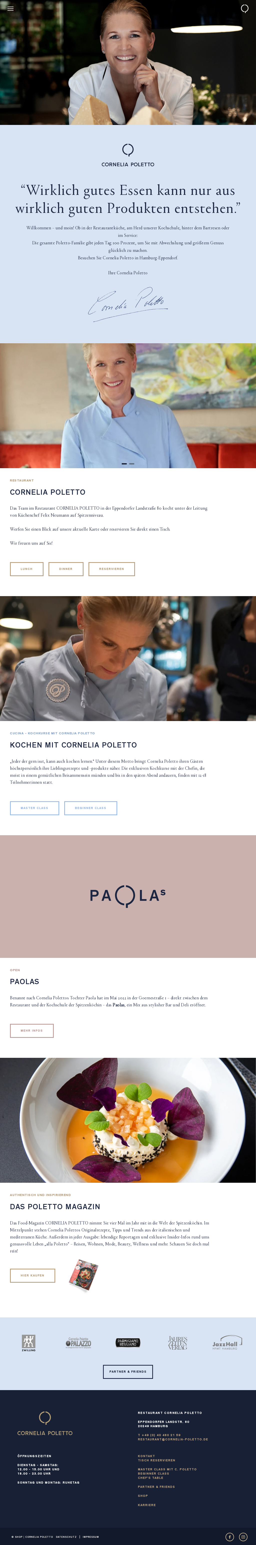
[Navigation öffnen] (11, 8)
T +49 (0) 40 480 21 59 (159, 1435)
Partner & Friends (156, 1487)
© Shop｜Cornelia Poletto (32, 1537)
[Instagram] (243, 1537)
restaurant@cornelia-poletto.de (173, 1439)
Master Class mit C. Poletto (167, 1469)
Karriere (147, 1505)
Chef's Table (151, 1478)
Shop (143, 1496)
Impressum (91, 1537)
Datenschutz (66, 1537)
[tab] (124, 463)
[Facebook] (230, 1537)
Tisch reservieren (157, 1460)
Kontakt (146, 1456)
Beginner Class (154, 1474)
